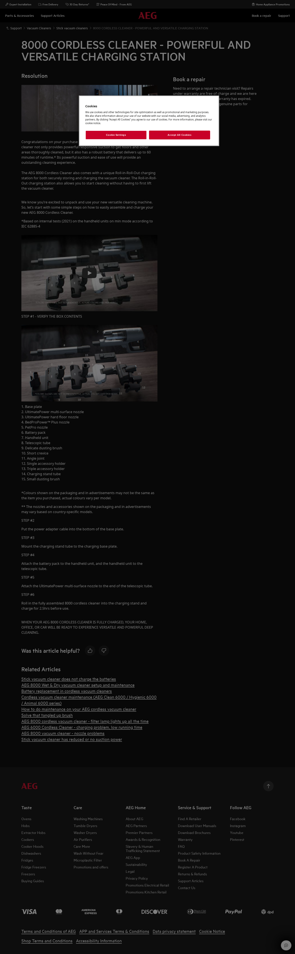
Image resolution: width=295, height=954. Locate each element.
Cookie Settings (116, 135)
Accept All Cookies (179, 135)
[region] (149, 120)
